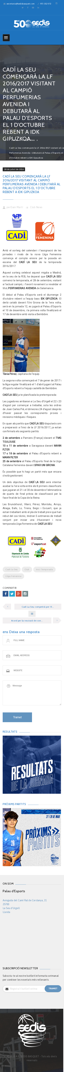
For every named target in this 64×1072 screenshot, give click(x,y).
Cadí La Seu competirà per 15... (38, 606)
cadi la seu (12, 569)
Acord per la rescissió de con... (27, 620)
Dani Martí (16, 207)
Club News (36, 207)
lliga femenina (13, 576)
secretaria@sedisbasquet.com (20, 4)
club (27, 569)
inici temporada (44, 569)
